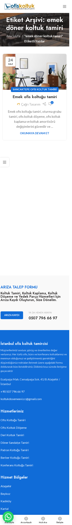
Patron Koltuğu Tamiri (15, 450)
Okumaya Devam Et (34, 133)
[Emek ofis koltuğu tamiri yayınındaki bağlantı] (34, 72)
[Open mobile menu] (64, 6)
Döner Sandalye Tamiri (15, 442)
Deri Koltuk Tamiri (12, 435)
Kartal (4, 508)
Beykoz (5, 493)
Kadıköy (6, 501)
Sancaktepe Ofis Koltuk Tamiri (35, 89)
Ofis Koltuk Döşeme (14, 427)
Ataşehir (6, 486)
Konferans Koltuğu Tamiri (17, 465)
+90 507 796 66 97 (13, 391)
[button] (8, 516)
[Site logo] (19, 6)
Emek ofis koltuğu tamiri (35, 97)
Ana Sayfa (13, 36)
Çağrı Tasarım (30, 104)
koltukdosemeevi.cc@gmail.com (21, 399)
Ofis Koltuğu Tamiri (13, 420)
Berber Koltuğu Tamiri (15, 457)
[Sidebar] (4, 162)
